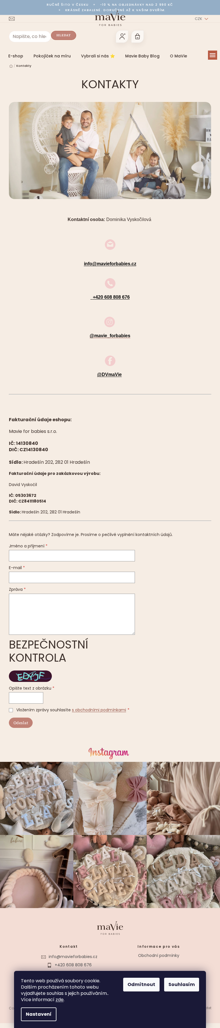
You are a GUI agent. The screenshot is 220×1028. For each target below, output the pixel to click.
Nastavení (37, 1014)
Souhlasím (179, 984)
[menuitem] (13, 56)
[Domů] (9, 66)
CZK (196, 18)
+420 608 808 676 (70, 962)
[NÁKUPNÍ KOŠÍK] (135, 36)
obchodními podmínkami (98, 710)
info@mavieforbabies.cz (108, 263)
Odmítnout (139, 984)
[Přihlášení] (119, 36)
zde (58, 999)
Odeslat (18, 723)
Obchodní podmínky (156, 952)
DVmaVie (71, 970)
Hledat (61, 35)
